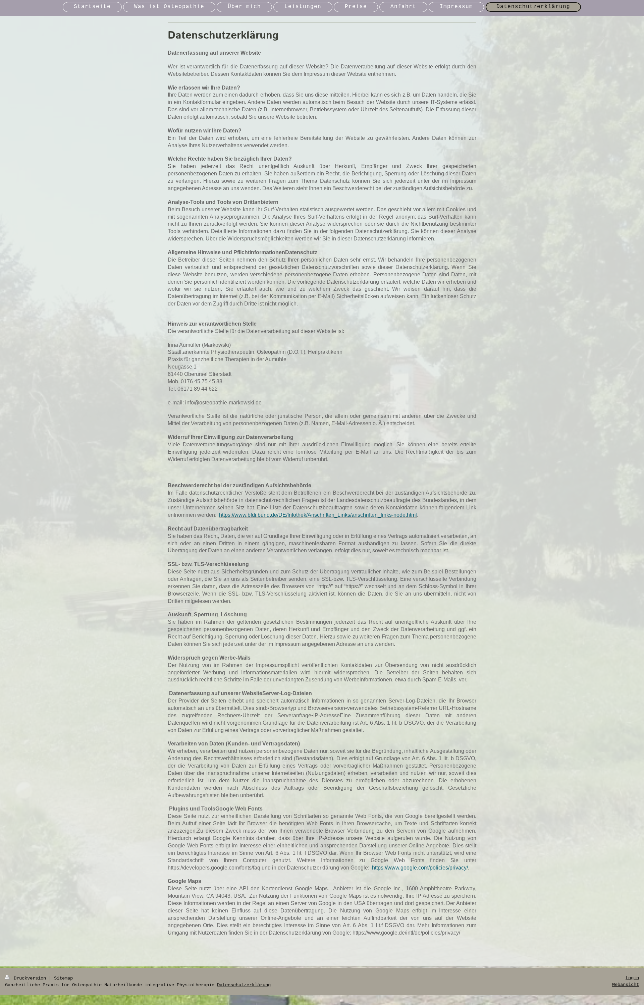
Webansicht (625, 984)
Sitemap (63, 978)
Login (632, 978)
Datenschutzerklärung (244, 985)
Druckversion (30, 978)
